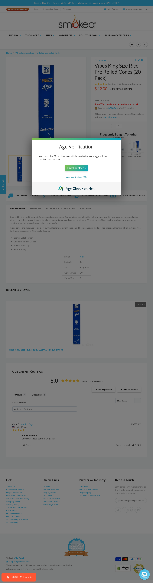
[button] (144, 574)
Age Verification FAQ (76, 177)
